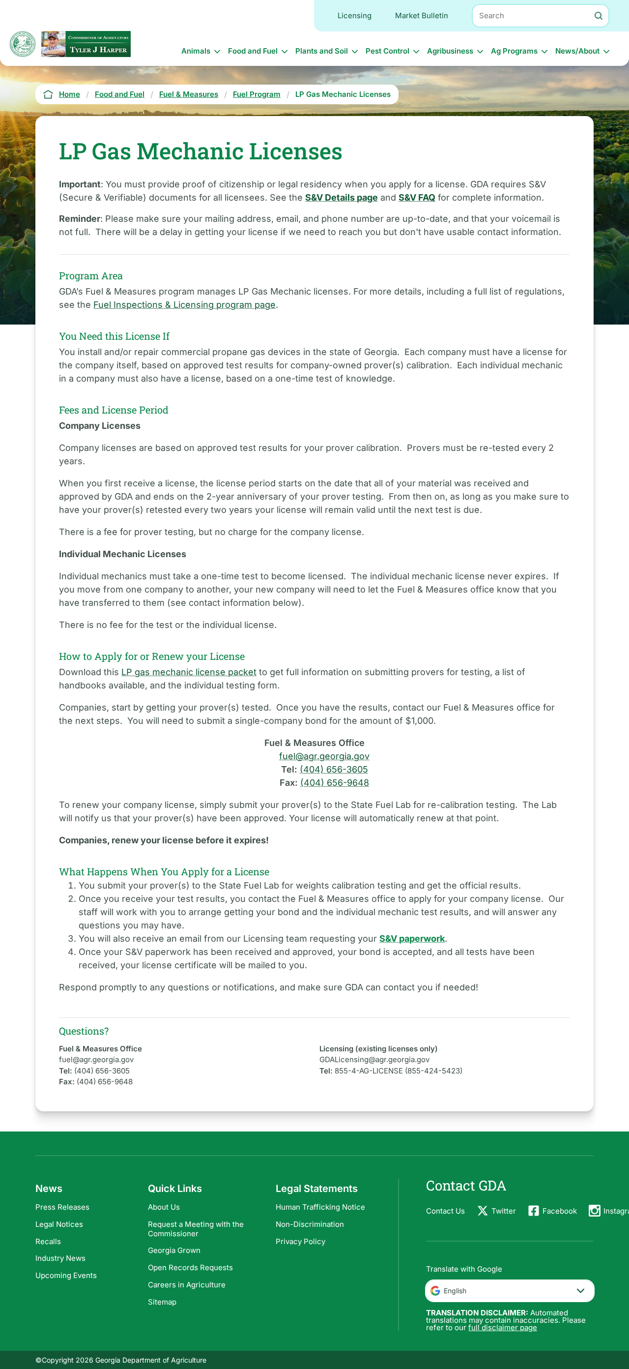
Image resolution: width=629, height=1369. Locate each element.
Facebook (560, 1211)
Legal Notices (59, 1224)
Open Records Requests (190, 1267)
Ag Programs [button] (514, 51)
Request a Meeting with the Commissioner (196, 1229)
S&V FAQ (417, 197)
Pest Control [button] (387, 51)
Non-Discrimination (310, 1224)
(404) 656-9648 (334, 782)
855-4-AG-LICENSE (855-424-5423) (398, 1070)
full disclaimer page (502, 1327)
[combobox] (510, 1290)
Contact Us (445, 1211)
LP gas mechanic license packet (189, 672)
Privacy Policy (300, 1241)
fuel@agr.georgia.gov (324, 756)
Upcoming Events (66, 1275)
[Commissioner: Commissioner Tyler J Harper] (86, 44)
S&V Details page (341, 197)
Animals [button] (195, 51)
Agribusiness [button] (450, 51)
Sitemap (162, 1302)
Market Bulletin (421, 15)
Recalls (48, 1241)
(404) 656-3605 (334, 769)
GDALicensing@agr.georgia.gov (374, 1059)
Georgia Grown (174, 1250)
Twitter (503, 1211)
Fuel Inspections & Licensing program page (184, 304)
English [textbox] (455, 1290)
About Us (164, 1207)
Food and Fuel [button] (253, 51)
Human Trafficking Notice (320, 1207)
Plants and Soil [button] (321, 51)
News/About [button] (577, 51)
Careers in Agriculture (187, 1284)
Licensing (355, 15)
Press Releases (62, 1207)
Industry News (60, 1258)
